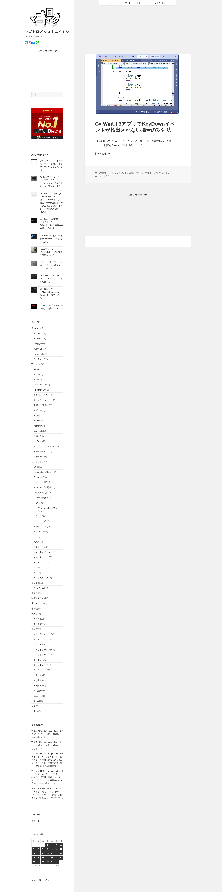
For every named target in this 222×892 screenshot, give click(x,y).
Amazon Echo (40, 526)
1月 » (56, 866)
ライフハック (40, 670)
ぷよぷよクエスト (42, 395)
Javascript (38, 354)
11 (61, 849)
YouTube (38, 441)
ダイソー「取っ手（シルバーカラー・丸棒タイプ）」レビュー (51, 265)
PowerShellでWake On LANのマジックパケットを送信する (51, 278)
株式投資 (38, 691)
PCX (36, 573)
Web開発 (35, 344)
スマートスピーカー (43, 552)
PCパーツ (38, 532)
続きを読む (103, 153)
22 (47, 857)
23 (52, 857)
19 (34, 857)
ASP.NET (38, 349)
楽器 (36, 711)
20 (38, 857)
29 (47, 862)
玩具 (33, 614)
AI (34, 415)
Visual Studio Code (42, 472)
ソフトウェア (37, 462)
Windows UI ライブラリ (48, 508)
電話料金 (38, 696)
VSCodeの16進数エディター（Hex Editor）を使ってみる (51, 238)
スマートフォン (41, 557)
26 (34, 862)
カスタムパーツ (41, 578)
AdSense (38, 333)
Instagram (38, 426)
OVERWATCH (40, 385)
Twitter (37, 436)
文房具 (34, 593)
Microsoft (38, 431)
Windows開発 (40, 498)
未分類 (34, 608)
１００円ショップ (42, 634)
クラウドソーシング (43, 650)
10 (56, 849)
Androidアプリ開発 (42, 487)
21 (43, 857)
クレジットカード (42, 655)
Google (34, 328)
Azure (36, 369)
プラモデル (39, 624)
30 (52, 862)
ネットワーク (40, 562)
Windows (35, 364)
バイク (34, 567)
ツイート (35, 821)
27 (38, 862)
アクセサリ (39, 547)
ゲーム (34, 374)
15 (47, 853)
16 (52, 853)
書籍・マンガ (37, 603)
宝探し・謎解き (41, 405)
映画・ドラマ (37, 598)
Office (36, 467)
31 (56, 862)
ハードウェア (37, 521)
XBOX (36, 542)
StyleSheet (39, 359)
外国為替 (38, 685)
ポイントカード (41, 665)
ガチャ (37, 619)
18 (61, 853)
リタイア (38, 675)
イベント (38, 644)
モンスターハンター (43, 400)
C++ (37, 516)
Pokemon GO (40, 390)
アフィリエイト (41, 639)
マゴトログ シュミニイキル (47, 31)
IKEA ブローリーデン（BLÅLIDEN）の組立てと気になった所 (51, 252)
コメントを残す (104, 176)
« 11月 (38, 866)
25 (61, 857)
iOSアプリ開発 (40, 492)
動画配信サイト (41, 451)
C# (37, 503)
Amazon (37, 421)
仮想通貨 (38, 680)
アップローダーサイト (44, 446)
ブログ (34, 583)
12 (34, 853)
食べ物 (37, 701)
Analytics (38, 338)
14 (43, 853)
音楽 (33, 706)
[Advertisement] (47, 72)
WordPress (39, 588)
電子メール (39, 457)
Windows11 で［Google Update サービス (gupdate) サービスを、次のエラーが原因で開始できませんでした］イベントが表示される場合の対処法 (51, 202)
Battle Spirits (39, 380)
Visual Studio (165, 173)
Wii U (36, 537)
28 (43, 862)
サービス (35, 410)
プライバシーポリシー (41, 880)
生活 (33, 629)
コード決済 (39, 660)
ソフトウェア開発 (39, 482)
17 (56, 853)
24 (56, 857)
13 (38, 853)
